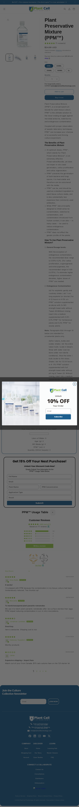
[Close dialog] (74, 384)
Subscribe (58, 417)
